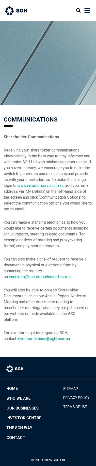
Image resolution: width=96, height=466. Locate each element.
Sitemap (70, 389)
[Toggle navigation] (86, 10)
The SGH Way (19, 427)
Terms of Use (75, 407)
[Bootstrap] (21, 10)
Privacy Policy (76, 398)
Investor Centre (23, 418)
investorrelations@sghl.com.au (43, 338)
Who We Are (18, 398)
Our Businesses (22, 408)
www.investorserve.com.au (40, 185)
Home (12, 388)
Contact (15, 437)
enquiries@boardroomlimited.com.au (40, 276)
